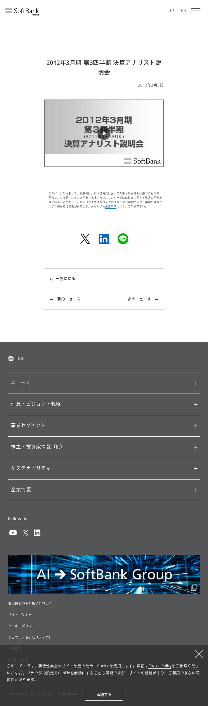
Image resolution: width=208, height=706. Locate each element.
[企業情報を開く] (195, 490)
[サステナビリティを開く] (195, 468)
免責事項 (110, 206)
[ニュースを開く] (195, 383)
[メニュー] (196, 11)
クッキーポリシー (21, 626)
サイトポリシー (20, 614)
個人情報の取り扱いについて (30, 603)
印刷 (20, 358)
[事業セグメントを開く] (195, 425)
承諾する (104, 694)
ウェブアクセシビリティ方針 (30, 637)
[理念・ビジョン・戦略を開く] (195, 404)
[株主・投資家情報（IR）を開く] (195, 447)
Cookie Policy (160, 666)
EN (183, 11)
